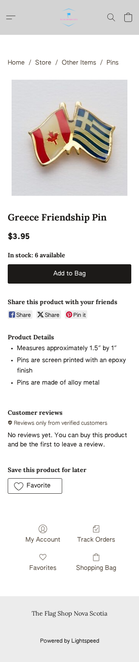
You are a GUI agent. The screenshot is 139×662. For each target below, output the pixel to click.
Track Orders (96, 540)
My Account (42, 540)
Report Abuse (70, 628)
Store (43, 63)
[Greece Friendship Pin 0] (69, 138)
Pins (113, 63)
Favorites (42, 568)
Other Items (79, 63)
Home (16, 63)
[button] (69, 17)
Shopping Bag (96, 568)
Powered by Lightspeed (69, 641)
